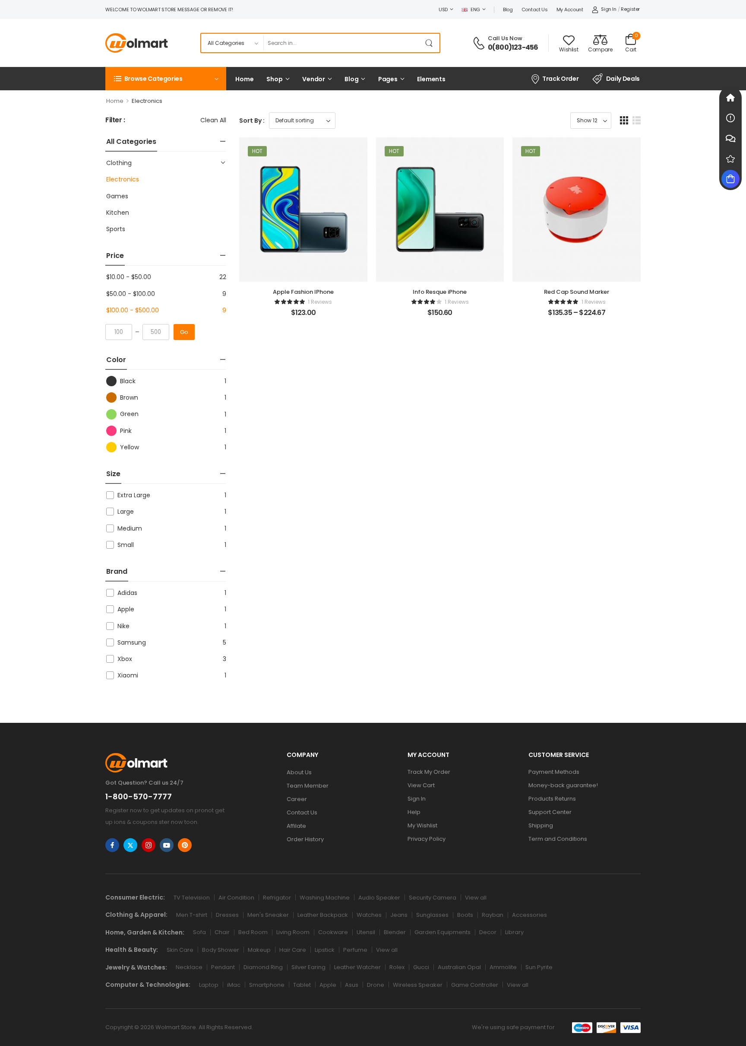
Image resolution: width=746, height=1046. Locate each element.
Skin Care (180, 950)
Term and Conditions (557, 839)
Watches (369, 915)
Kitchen (117, 212)
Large (125, 511)
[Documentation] (730, 118)
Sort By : (252, 120)
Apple (125, 609)
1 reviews (320, 302)
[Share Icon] (112, 845)
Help (414, 812)
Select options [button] (576, 316)
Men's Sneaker (268, 915)
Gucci (421, 967)
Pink (126, 430)
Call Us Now (505, 38)
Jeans (399, 915)
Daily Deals (623, 78)
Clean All (213, 120)
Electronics (122, 179)
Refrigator (277, 897)
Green (129, 414)
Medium (129, 528)
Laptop (208, 985)
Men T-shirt (191, 915)
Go (184, 332)
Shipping (540, 825)
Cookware (333, 932)
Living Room (293, 932)
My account (569, 9)
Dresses (227, 915)
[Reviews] (730, 158)
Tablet (302, 985)
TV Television (192, 897)
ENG (475, 9)
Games (117, 196)
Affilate (296, 826)
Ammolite (503, 967)
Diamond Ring (263, 967)
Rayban (492, 915)
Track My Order (429, 772)
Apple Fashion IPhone (303, 292)
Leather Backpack (322, 915)
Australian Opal (459, 967)
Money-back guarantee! (563, 785)
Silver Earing (308, 967)
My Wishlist (422, 825)
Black (128, 381)
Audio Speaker (379, 897)
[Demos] (730, 98)
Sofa (199, 932)
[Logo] (136, 43)
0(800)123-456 (513, 47)
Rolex (397, 967)
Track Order (560, 78)
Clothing (119, 163)
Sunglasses (432, 915)
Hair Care (292, 950)
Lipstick (325, 950)
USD (443, 9)
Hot (257, 151)
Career (297, 799)
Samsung (131, 642)
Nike (123, 626)
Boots (465, 915)
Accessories (529, 915)
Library (514, 932)
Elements (431, 79)
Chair (222, 932)
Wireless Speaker (418, 985)
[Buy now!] (730, 179)
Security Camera (432, 897)
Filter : (115, 120)
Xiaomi (127, 675)
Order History (305, 839)
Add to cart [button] (303, 316)
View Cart (421, 785)
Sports (115, 229)
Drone (375, 985)
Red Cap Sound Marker (576, 292)
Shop (274, 79)
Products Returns (552, 799)
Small (125, 544)
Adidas (127, 592)
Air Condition (236, 897)
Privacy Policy (427, 839)
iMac (233, 985)
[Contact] (480, 43)
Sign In (417, 799)
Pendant (223, 967)
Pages (388, 79)
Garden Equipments (442, 932)
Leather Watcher (357, 967)
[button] (624, 120)
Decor (487, 932)
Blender (395, 932)
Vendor (313, 79)
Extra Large (133, 495)
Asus (351, 985)
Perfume (355, 950)
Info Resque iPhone (440, 292)
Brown (129, 397)
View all (476, 897)
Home (244, 79)
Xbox (124, 659)
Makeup (259, 950)
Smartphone (266, 985)
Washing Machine (325, 897)
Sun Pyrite (539, 967)
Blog (508, 9)
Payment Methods (553, 772)
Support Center (550, 812)
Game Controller (474, 985)
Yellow (129, 447)
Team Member (308, 786)
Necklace (189, 967)
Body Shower (220, 950)
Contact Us (535, 9)
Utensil (366, 932)
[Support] (730, 138)
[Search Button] (430, 43)
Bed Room (253, 932)
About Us (299, 772)
